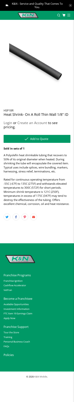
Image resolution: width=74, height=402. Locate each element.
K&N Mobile (40, 376)
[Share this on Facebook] (16, 217)
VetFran (8, 290)
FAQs (6, 346)
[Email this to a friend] (33, 217)
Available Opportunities (16, 304)
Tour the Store (11, 332)
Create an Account (32, 122)
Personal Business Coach (17, 341)
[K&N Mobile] (28, 15)
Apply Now (9, 318)
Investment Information (16, 309)
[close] (70, 5)
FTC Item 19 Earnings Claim (18, 313)
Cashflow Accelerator (15, 285)
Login (8, 122)
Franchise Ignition (13, 280)
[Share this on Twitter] (7, 217)
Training (8, 337)
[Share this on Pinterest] (24, 217)
